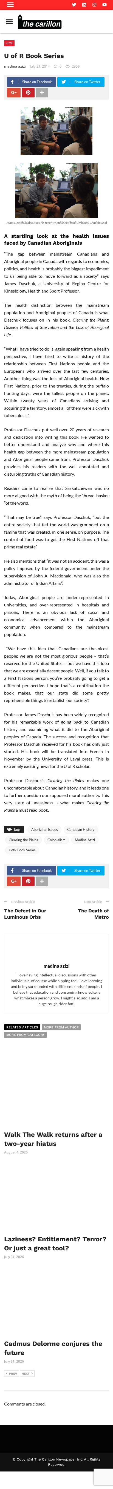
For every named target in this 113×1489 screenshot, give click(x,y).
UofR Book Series (22, 850)
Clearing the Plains (23, 840)
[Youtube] (104, 4)
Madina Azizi (85, 840)
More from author (61, 1027)
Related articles (22, 1027)
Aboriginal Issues (44, 829)
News (9, 43)
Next (26, 1373)
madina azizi (15, 66)
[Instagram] (94, 4)
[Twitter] (74, 4)
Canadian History (81, 829)
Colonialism (56, 840)
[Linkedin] (84, 4)
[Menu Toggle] (9, 21)
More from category (25, 1035)
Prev (13, 1373)
